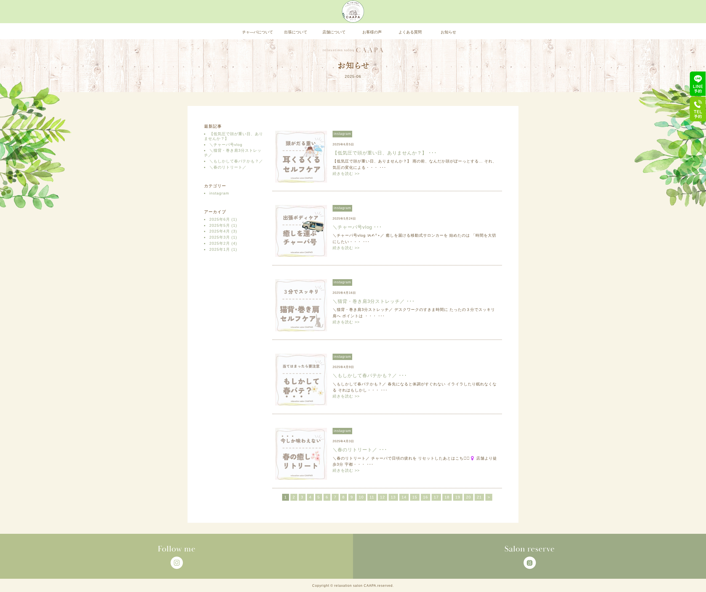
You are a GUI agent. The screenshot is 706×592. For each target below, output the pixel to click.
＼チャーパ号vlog (225, 144)
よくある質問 (410, 32)
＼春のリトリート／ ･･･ (360, 449)
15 (414, 497)
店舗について (334, 32)
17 (436, 497)
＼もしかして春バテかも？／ (236, 161)
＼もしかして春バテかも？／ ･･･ (370, 375)
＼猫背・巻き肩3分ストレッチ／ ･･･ (374, 301)
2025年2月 (219, 243)
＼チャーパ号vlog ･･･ (357, 227)
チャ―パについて (257, 32)
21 (479, 497)
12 (382, 497)
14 (404, 497)
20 (468, 497)
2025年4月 (219, 231)
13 (393, 497)
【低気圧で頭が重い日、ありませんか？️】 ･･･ (385, 153)
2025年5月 (219, 225)
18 (447, 497)
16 (425, 497)
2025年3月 (219, 237)
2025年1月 (219, 249)
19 (457, 497)
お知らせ (448, 32)
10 (361, 497)
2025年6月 (219, 219)
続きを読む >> (346, 173)
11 (372, 497)
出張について (295, 32)
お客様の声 (372, 32)
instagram (219, 193)
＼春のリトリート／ (228, 167)
